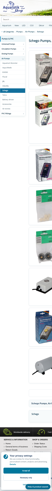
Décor (41, 25)
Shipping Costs (40, 447)
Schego (5, 90)
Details (13, 464)
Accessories (6, 104)
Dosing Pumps (7, 53)
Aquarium (6, 25)
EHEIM (5, 72)
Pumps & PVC (8, 38)
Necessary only (26, 477)
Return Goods (11, 450)
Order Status (39, 443)
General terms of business (17, 447)
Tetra (4, 95)
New (17, 25)
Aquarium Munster (9, 63)
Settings (26, 484)
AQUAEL (5, 86)
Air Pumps (6, 58)
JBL (3, 81)
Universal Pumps (8, 44)
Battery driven (8, 99)
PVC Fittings (6, 113)
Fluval (4, 77)
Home (8, 443)
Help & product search (38, 487)
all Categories (8, 31)
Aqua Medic (7, 68)
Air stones (6, 109)
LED (23, 25)
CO (32, 25)
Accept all (26, 470)
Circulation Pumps (9, 49)
